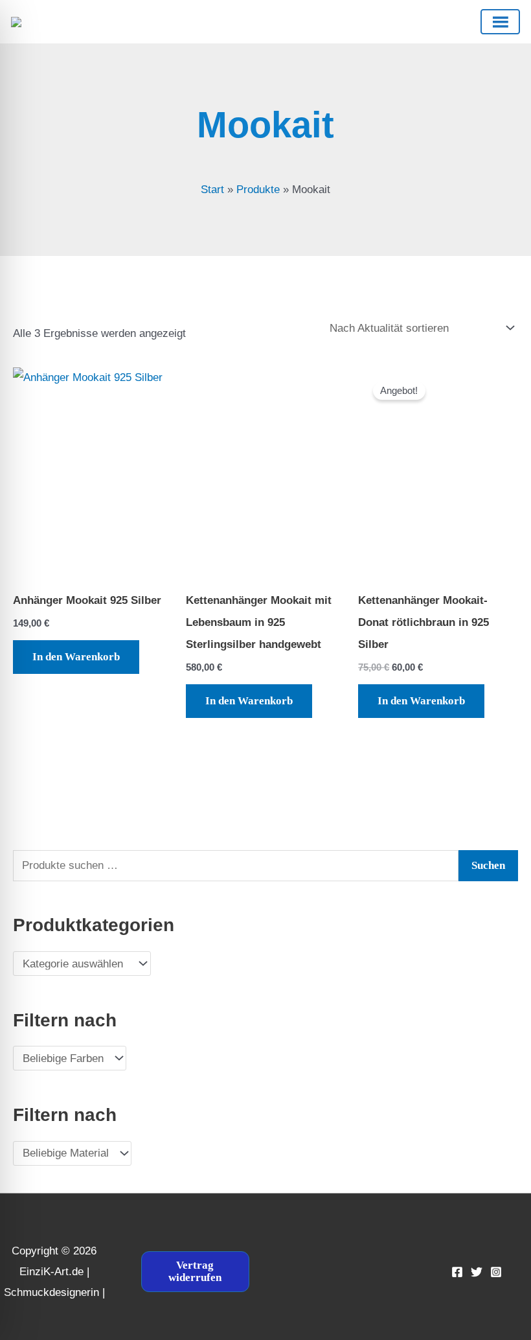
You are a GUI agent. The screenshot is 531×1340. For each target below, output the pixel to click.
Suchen (488, 865)
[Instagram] (496, 1272)
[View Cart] (253, 21)
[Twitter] (476, 1272)
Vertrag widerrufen (194, 1271)
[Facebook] (457, 1272)
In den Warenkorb (76, 657)
